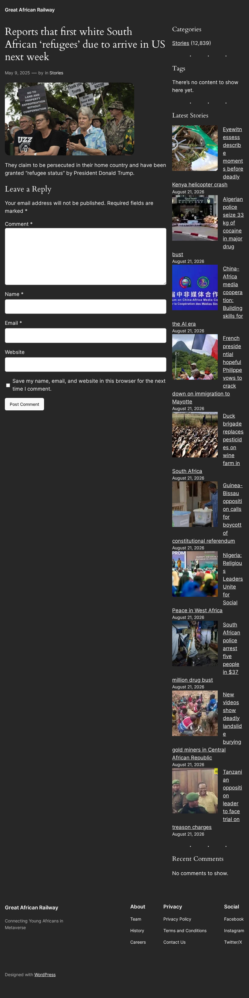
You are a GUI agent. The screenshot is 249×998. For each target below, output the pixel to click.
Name (14, 294)
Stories (56, 72)
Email (13, 323)
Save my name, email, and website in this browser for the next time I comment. (88, 385)
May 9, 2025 (17, 72)
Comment (19, 224)
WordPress (45, 974)
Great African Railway (30, 10)
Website (15, 352)
